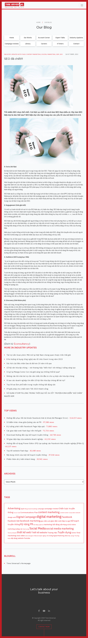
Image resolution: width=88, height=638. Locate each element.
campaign (41, 509)
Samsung (26, 529)
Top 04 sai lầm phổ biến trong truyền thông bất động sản (31, 385)
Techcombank (12, 533)
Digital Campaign (26, 516)
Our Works (28, 38)
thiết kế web (24, 532)
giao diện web (45, 521)
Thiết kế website (39, 532)
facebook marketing (30, 520)
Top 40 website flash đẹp (17, 451)
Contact (76, 44)
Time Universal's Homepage (19, 563)
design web (12, 517)
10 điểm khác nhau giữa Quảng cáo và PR (24, 422)
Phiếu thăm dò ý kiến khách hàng (21, 459)
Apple (22, 509)
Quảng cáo (19, 529)
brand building (32, 509)
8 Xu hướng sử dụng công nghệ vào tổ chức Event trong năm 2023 (35, 359)
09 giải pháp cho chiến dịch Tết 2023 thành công (27, 389)
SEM (57, 54)
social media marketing (60, 528)
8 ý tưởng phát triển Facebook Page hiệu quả (26, 426)
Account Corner (44, 38)
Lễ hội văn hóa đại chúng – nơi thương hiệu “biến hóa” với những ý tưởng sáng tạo (41, 368)
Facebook (67, 516)
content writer (64, 512)
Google (67, 521)
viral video (20, 535)
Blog (26, 509)
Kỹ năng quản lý (38, 524)
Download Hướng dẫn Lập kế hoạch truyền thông (27, 435)
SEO (61, 54)
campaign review (51, 508)
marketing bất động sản (53, 524)
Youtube (27, 538)
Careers (44, 44)
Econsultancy (21, 344)
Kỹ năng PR (26, 524)
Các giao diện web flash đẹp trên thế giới (24, 431)
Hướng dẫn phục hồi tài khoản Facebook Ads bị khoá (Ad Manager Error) (37, 418)
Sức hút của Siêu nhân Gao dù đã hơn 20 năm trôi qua (29, 363)
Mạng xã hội (67, 525)
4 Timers (60, 44)
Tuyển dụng (64, 532)
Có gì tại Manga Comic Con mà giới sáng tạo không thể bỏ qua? (33, 372)
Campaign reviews (12, 44)
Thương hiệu (52, 532)
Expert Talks (60, 38)
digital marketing (48, 54)
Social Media (37, 528)
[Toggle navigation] (82, 5)
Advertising (14, 508)
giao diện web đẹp (58, 521)
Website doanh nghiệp (40, 536)
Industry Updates (76, 38)
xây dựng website (17, 538)
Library (27, 44)
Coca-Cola (17, 512)
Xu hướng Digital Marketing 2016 (57, 536)
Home (12, 38)
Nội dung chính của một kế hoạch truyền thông (27, 455)
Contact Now (44, 627)
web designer (29, 536)
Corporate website (74, 512)
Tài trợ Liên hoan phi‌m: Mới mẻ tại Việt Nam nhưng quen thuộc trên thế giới (39, 355)
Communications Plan (29, 512)
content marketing (33, 54)
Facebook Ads (13, 521)
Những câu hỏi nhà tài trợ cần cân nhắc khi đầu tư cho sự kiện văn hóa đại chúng (40, 376)
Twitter (73, 533)
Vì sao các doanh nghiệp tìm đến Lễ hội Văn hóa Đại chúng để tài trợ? (36, 380)
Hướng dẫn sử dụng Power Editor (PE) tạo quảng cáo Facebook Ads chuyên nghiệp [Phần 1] (45, 443)
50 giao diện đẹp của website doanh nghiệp (25, 439)
